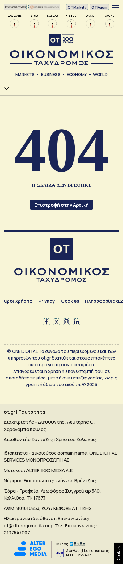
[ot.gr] (61, 49)
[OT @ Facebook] (46, 321)
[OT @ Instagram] (66, 321)
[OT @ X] (56, 321)
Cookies (70, 301)
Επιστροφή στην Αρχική (61, 205)
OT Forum (99, 7)
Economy (77, 74)
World (100, 74)
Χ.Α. (4, 88)
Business (51, 74)
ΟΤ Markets (77, 7)
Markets (25, 74)
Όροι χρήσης (17, 301)
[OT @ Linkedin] (76, 321)
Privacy (46, 301)
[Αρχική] (61, 250)
